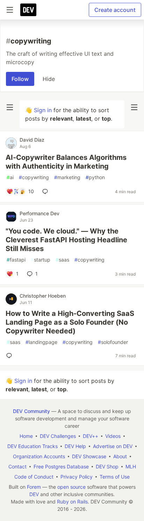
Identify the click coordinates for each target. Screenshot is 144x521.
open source (71, 487)
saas (62, 260)
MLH (130, 466)
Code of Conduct (33, 477)
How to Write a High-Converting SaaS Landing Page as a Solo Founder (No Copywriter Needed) (70, 322)
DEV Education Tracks (32, 446)
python (95, 177)
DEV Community (31, 411)
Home (26, 436)
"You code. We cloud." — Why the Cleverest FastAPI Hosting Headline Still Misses (66, 240)
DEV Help (75, 446)
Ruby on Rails (72, 502)
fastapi (16, 260)
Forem (34, 487)
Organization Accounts (39, 456)
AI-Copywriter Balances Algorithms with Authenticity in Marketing (66, 161)
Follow (20, 78)
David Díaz (32, 140)
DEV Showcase (89, 456)
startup (40, 260)
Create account (115, 9)
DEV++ (90, 436)
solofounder (113, 342)
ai (10, 177)
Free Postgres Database (61, 466)
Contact (17, 466)
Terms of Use (115, 477)
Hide (49, 78)
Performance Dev (39, 213)
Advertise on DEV (112, 446)
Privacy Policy (76, 477)
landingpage (41, 342)
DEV (34, 494)
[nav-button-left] (10, 107)
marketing (67, 177)
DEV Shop (107, 466)
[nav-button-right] (134, 107)
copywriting (34, 177)
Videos (113, 436)
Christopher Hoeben (43, 296)
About (120, 456)
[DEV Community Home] (28, 10)
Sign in (43, 110)
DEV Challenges (58, 436)
